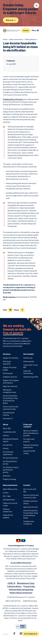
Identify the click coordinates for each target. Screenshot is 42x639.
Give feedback (29, 634)
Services (6, 354)
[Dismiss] (36, 5)
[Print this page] (10, 310)
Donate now (27, 358)
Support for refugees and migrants (11, 381)
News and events (10, 485)
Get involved (28, 354)
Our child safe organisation (8, 453)
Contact (26, 485)
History (6, 448)
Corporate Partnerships (28, 372)
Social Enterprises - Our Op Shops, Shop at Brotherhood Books (10, 399)
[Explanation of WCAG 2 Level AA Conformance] (21, 626)
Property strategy (9, 479)
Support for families (10, 358)
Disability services (10, 377)
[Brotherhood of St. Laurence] (11, 30)
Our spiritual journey (10, 458)
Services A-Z (8, 418)
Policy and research (27, 425)
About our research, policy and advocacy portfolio (30, 433)
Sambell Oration (9, 500)
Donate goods (28, 361)
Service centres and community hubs (10, 407)
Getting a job (7, 373)
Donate (26, 30)
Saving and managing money (9, 391)
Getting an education (7, 362)
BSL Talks (7, 496)
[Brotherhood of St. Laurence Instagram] (21, 633)
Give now (10, 20)
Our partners (7, 445)
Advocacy (6, 476)
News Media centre (10, 489)
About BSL (7, 428)
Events (5, 493)
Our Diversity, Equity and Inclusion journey (10, 469)
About (5, 424)
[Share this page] (22, 310)
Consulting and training (8, 413)
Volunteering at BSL (30, 377)
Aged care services (10, 386)
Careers (6, 435)
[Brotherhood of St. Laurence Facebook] (14, 633)
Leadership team (9, 432)
